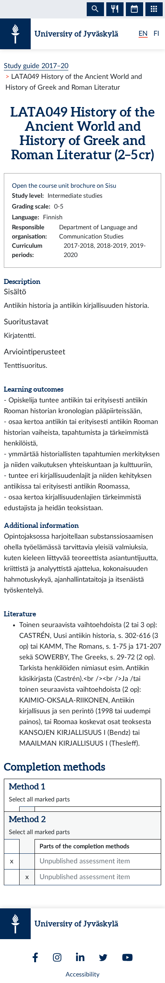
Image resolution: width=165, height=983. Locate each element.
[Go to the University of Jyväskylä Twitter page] (103, 957)
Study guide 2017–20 (36, 66)
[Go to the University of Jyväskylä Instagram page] (57, 957)
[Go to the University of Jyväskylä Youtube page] (127, 957)
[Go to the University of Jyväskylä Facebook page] (35, 957)
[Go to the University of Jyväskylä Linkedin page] (80, 957)
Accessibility (82, 974)
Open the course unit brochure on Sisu (64, 186)
